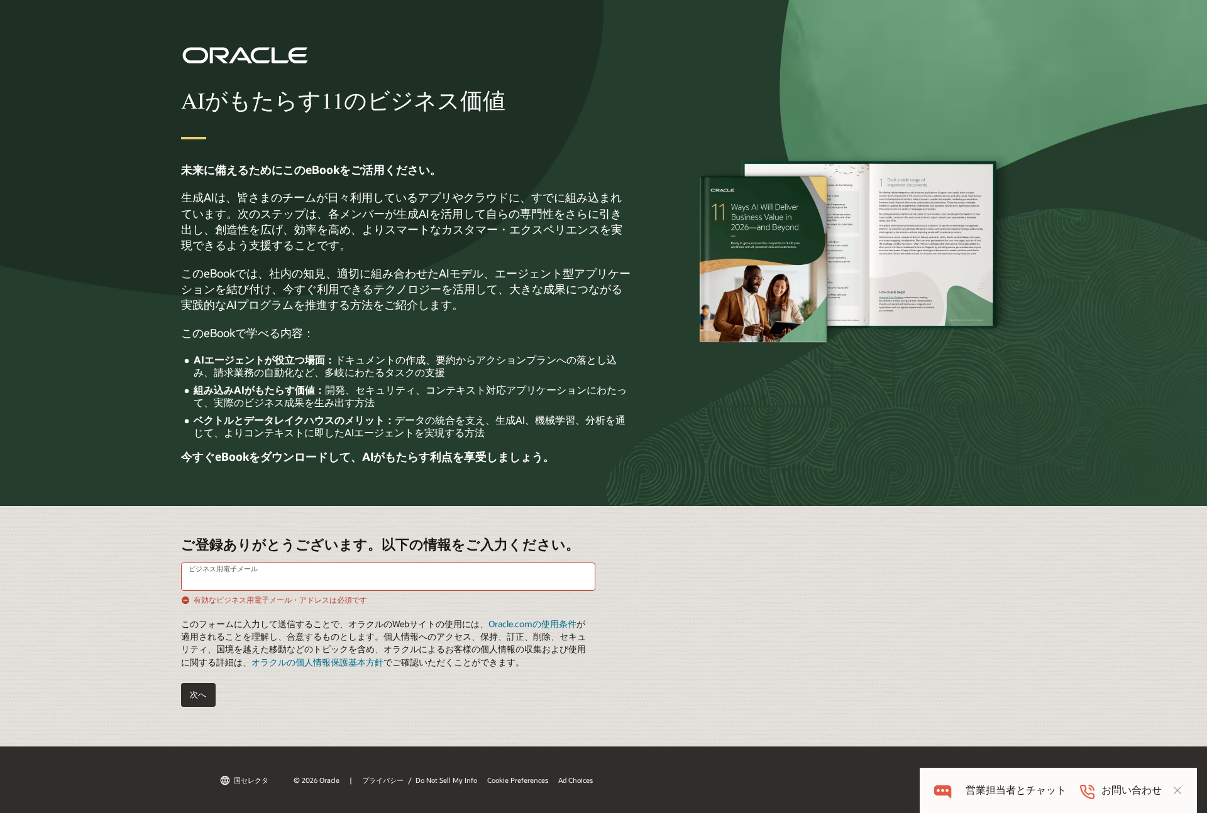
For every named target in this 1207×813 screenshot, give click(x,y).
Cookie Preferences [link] (517, 780)
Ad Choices (575, 780)
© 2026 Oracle (316, 780)
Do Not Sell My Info (446, 780)
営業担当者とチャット (1016, 790)
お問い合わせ (1131, 790)
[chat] (943, 790)
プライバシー (383, 780)
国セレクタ (251, 780)
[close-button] (1177, 790)
